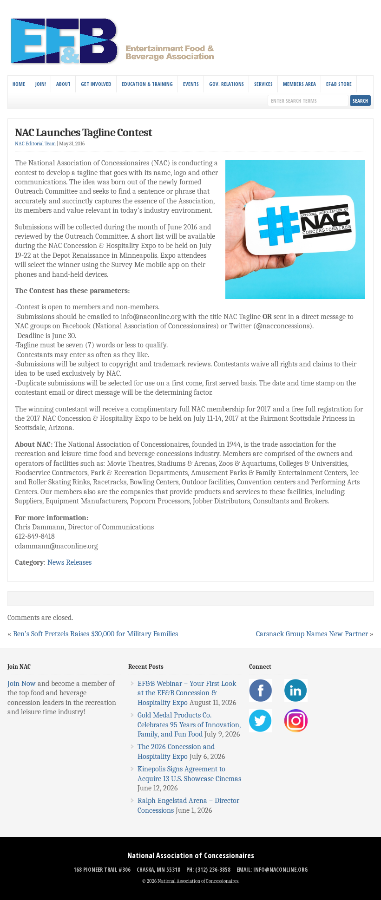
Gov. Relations (226, 83)
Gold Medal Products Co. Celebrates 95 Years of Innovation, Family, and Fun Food (189, 724)
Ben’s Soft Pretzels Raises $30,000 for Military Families (95, 634)
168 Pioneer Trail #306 (102, 870)
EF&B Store (339, 83)
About (63, 83)
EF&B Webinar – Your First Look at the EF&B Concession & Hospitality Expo (187, 693)
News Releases (69, 562)
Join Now (21, 683)
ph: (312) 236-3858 (208, 870)
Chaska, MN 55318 (158, 870)
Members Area (299, 83)
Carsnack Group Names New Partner (312, 634)
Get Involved (96, 83)
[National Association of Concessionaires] (117, 64)
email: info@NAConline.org (272, 870)
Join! (40, 83)
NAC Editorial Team (35, 144)
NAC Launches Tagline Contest (83, 132)
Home (19, 83)
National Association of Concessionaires (190, 855)
